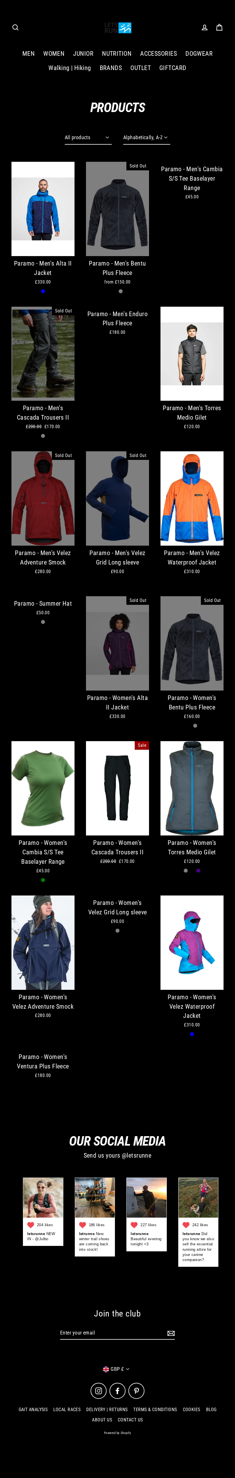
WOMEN (53, 53)
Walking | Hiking (69, 67)
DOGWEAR (199, 53)
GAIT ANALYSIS (33, 1409)
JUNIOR (83, 53)
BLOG (211, 1409)
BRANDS (111, 67)
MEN (28, 53)
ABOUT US (102, 1420)
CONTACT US (130, 1420)
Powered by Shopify (117, 1433)
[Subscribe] (170, 1333)
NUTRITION (117, 53)
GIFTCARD (173, 67)
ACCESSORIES (158, 53)
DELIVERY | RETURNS (107, 1409)
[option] (43, 354)
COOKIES (191, 1409)
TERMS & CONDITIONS (155, 1409)
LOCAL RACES (67, 1409)
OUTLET (140, 67)
